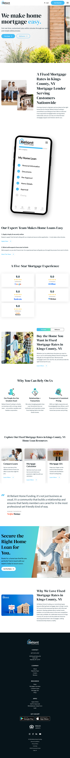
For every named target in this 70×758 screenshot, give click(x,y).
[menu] (68, 2)
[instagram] (29, 734)
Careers (35, 673)
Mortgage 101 (35, 690)
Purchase (7, 36)
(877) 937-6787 (35, 653)
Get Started (57, 3)
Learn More (40, 366)
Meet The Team (6, 254)
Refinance (22, 36)
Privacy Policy (35, 743)
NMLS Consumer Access (35, 748)
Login (35, 708)
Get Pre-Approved (35, 704)
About (35, 669)
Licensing (35, 746)
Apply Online (35, 702)
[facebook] (33, 734)
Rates (35, 684)
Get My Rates (7, 569)
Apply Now (4, 241)
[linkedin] (36, 734)
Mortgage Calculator (35, 686)
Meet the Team (35, 671)
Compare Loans (35, 688)
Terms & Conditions (35, 741)
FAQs (35, 692)
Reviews (35, 675)
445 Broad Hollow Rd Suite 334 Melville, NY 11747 (35, 657)
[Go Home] (5, 3)
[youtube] (40, 734)
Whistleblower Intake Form (35, 706)
